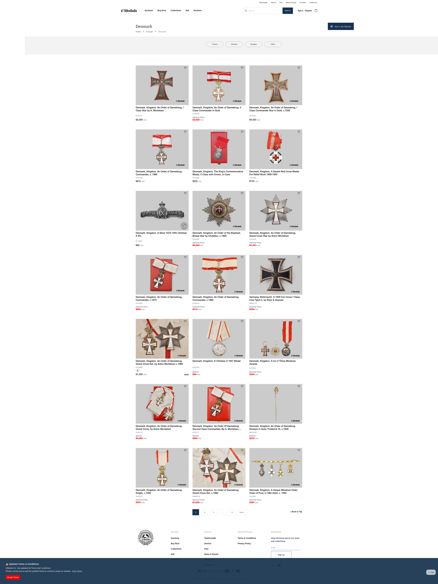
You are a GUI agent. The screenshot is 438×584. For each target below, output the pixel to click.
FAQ (281, 2)
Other (273, 44)
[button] (161, 10)
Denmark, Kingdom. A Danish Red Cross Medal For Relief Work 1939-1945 (274, 173)
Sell (172, 554)
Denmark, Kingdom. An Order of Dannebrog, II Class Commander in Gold (217, 109)
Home (138, 32)
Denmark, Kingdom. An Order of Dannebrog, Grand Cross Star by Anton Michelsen (272, 234)
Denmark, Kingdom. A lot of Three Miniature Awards (272, 362)
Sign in (300, 11)
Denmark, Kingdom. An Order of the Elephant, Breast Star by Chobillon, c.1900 (217, 234)
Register (308, 11)
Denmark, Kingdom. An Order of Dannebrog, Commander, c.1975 (159, 298)
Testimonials (263, 2)
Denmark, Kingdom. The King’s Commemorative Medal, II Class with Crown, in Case (218, 173)
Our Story (303, 2)
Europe (149, 32)
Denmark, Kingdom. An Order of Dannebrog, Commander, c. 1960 (159, 173)
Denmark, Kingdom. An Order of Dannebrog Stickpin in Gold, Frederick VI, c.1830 (272, 427)
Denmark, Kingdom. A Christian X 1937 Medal (217, 361)
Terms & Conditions (247, 538)
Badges (253, 44)
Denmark (162, 32)
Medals (234, 44)
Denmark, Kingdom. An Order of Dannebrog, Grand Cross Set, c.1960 (216, 491)
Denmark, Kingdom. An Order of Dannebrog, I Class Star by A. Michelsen (160, 109)
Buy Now (175, 544)
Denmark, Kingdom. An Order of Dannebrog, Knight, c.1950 (159, 491)
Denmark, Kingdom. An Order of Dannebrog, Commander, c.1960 (216, 298)
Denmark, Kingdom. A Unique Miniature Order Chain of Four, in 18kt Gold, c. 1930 (273, 491)
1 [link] (195, 512)
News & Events (291, 2)
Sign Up (281, 555)
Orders (215, 44)
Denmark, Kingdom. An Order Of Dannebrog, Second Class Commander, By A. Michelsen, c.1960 (216, 428)
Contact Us (313, 2)
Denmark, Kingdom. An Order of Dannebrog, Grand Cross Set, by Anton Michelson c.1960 (159, 362)
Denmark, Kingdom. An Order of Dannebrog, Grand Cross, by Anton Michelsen (159, 427)
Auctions (175, 538)
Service (273, 2)
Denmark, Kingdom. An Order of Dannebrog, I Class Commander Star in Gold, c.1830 (273, 109)
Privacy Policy (244, 544)
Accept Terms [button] (13, 577)
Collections (176, 549)
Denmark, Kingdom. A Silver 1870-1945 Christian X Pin (161, 234)
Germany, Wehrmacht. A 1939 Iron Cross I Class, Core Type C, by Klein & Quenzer (274, 298)
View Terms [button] (77, 571)
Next (242, 512)
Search (288, 10)
